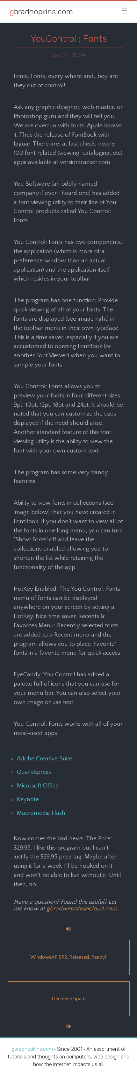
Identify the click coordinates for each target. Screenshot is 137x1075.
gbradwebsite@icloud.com (82, 908)
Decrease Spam (69, 998)
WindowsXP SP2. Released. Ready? (68, 957)
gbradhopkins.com (41, 11)
